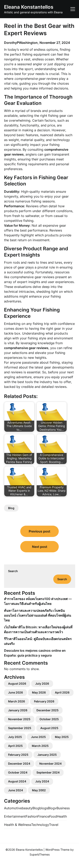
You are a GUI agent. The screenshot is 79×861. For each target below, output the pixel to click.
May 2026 (39, 692)
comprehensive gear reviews (32, 277)
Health (62, 816)
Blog (11, 508)
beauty (27, 808)
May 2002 (39, 790)
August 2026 (17, 683)
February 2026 (44, 701)
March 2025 (40, 745)
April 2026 (62, 692)
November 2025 (19, 719)
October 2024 (17, 772)
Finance (43, 816)
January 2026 (17, 710)
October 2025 (49, 719)
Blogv (52, 808)
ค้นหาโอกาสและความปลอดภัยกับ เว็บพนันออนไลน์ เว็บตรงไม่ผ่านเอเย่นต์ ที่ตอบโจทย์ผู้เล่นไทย (37, 615)
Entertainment (15, 816)
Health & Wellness (17, 825)
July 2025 (15, 737)
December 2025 (47, 710)
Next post (39, 547)
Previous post (39, 531)
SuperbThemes (40, 854)
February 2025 (18, 754)
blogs (43, 808)
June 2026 (15, 692)
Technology (40, 825)
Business (63, 808)
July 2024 (42, 781)
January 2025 (47, 754)
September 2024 (48, 772)
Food (53, 816)
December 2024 (19, 763)
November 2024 (50, 763)
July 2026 (42, 683)
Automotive (13, 808)
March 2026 (16, 701)
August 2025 (49, 728)
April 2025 (15, 745)
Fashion (31, 816)
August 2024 (17, 781)
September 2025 (19, 728)
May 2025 (62, 737)
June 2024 (15, 790)
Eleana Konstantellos (28, 7)
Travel (53, 825)
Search (13, 571)
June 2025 (38, 737)
